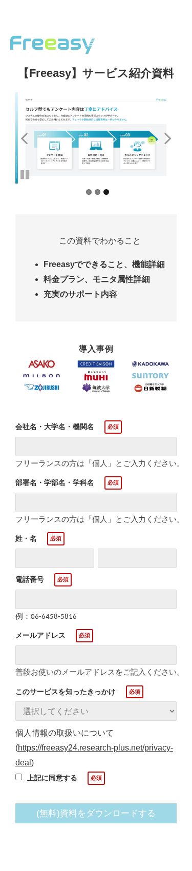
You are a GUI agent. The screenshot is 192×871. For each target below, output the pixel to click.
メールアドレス (40, 635)
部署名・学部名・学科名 (54, 482)
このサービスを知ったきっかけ (65, 691)
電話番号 (29, 579)
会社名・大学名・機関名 (54, 426)
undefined (30, 138)
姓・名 (26, 538)
